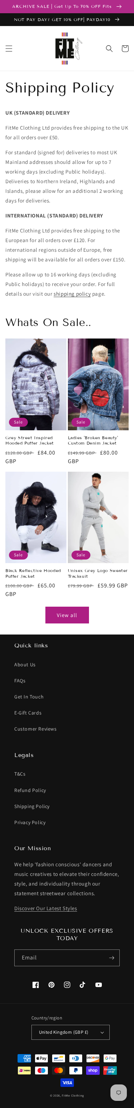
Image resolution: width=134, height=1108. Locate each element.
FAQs (19, 680)
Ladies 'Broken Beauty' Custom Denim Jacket (93, 440)
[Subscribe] (111, 957)
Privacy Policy (29, 822)
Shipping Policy (32, 806)
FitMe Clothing (73, 1095)
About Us (25, 664)
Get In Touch (29, 696)
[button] (9, 48)
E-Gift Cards (27, 713)
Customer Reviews (35, 729)
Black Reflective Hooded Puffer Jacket (33, 573)
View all (67, 615)
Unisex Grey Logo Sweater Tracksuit (98, 573)
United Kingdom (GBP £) (64, 1032)
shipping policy (72, 293)
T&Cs (19, 774)
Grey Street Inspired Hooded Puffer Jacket (29, 440)
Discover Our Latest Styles (45, 908)
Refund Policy (30, 790)
